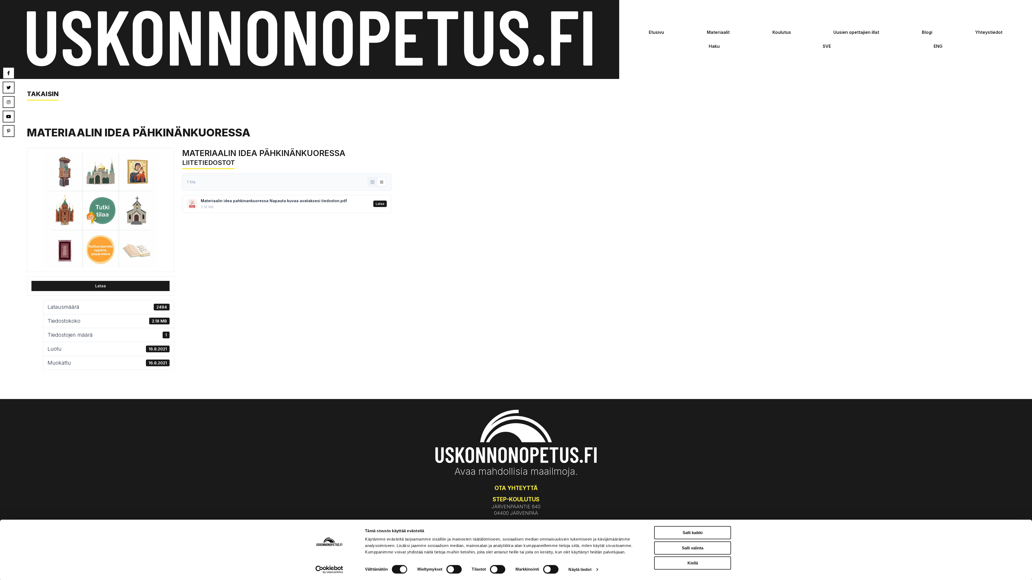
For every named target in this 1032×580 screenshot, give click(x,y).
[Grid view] (372, 182)
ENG (938, 46)
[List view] (381, 182)
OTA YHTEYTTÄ (516, 488)
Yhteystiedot (988, 32)
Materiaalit (718, 32)
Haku (714, 46)
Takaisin (43, 94)
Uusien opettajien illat (856, 32)
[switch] (454, 569)
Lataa (100, 286)
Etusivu (656, 32)
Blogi (927, 32)
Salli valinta (692, 548)
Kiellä (692, 563)
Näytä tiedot (579, 569)
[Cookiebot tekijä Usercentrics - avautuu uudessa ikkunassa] (329, 570)
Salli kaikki (693, 532)
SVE (827, 46)
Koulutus (781, 32)
